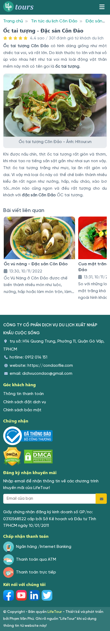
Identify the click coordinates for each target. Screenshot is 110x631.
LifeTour (55, 612)
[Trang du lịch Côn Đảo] (20, 7)
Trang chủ (13, 21)
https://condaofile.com (50, 366)
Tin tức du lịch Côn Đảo (54, 21)
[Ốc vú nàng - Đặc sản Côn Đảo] (39, 238)
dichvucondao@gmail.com (47, 374)
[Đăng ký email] (101, 499)
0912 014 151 (36, 357)
